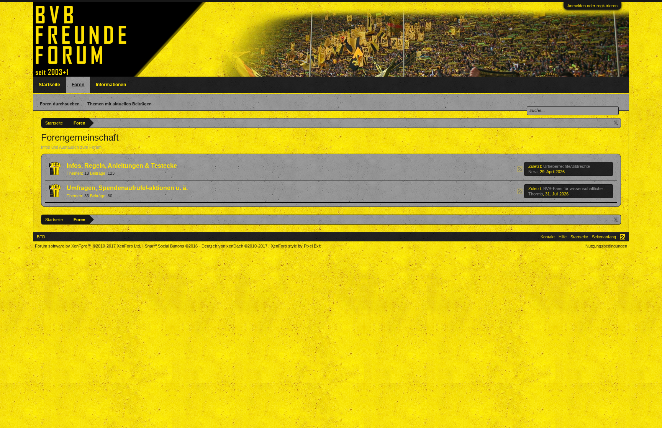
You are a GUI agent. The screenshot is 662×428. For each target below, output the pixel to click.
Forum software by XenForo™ (88, 246)
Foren (78, 84)
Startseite (49, 84)
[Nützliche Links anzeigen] (616, 122)
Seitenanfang (604, 236)
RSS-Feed (520, 169)
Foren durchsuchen (60, 104)
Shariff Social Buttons (171, 246)
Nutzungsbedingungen (606, 246)
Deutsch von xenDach (234, 246)
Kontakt (548, 236)
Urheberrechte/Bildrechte (566, 166)
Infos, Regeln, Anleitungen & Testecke (122, 165)
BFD (41, 236)
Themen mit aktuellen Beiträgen (119, 104)
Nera (532, 171)
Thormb (535, 194)
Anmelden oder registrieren (592, 5)
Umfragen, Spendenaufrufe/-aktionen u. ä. (127, 188)
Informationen (111, 84)
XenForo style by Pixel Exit (296, 246)
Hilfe (563, 236)
